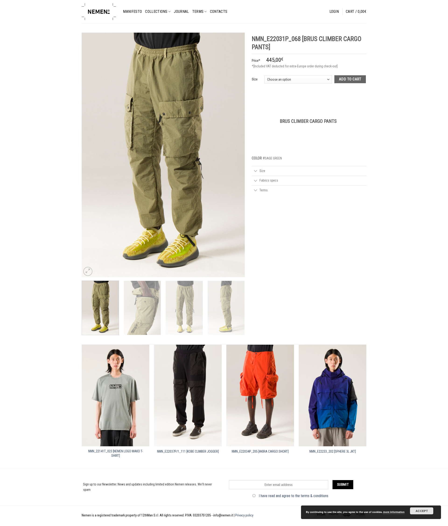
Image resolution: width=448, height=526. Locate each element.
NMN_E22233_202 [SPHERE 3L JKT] (332, 452)
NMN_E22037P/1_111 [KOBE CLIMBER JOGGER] (188, 452)
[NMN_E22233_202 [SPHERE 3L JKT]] (332, 395)
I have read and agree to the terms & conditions (293, 496)
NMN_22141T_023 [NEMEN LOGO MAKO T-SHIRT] (115, 453)
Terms (198, 11)
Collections (156, 11)
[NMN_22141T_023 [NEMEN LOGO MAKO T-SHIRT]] (115, 395)
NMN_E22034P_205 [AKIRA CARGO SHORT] (260, 452)
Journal (181, 11)
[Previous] (91, 154)
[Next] (235, 154)
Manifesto (132, 11)
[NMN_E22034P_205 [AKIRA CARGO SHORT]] (260, 395)
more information (394, 512)
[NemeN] (99, 11)
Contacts (219, 11)
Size (255, 79)
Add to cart (350, 79)
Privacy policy (244, 515)
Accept (422, 511)
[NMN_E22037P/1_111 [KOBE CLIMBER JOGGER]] (188, 395)
